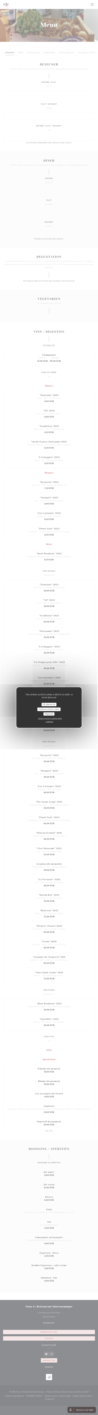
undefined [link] (49, 722)
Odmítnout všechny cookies (49, 709)
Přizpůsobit (49, 714)
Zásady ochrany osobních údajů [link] (50, 718)
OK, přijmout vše (49, 704)
